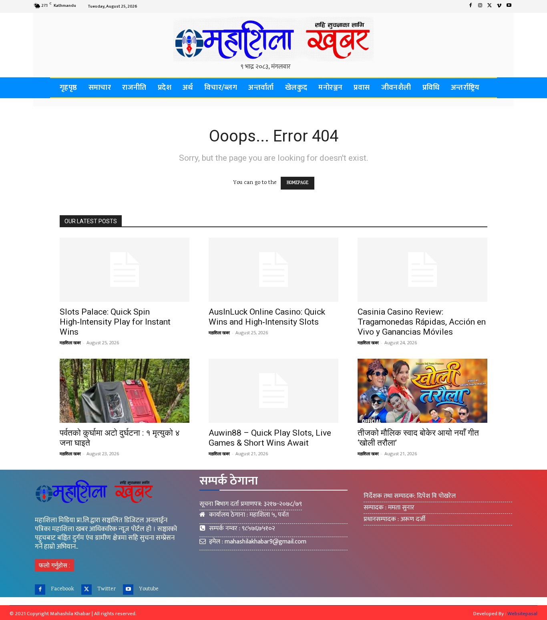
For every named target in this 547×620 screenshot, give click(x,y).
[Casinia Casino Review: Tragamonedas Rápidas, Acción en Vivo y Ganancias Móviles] (422, 270)
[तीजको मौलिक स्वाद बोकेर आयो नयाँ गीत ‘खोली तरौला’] (422, 391)
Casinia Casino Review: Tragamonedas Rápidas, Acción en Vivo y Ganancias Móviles (422, 322)
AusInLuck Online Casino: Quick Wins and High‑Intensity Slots (267, 317)
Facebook (62, 589)
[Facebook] (470, 6)
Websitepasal (522, 613)
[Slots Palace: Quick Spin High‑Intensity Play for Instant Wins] (124, 270)
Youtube (149, 589)
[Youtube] (509, 6)
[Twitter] (490, 6)
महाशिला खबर (70, 342)
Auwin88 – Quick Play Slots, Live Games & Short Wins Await (270, 438)
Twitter (106, 589)
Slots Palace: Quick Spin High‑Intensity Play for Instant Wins (115, 322)
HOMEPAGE (297, 183)
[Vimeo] (499, 6)
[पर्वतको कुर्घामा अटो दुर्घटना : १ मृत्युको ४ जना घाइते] (124, 391)
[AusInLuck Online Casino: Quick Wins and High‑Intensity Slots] (273, 270)
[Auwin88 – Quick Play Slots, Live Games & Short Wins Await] (273, 391)
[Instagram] (480, 6)
